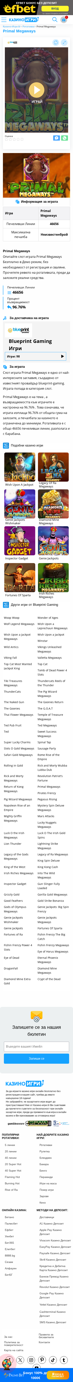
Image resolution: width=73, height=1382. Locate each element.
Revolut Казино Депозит (55, 1287)
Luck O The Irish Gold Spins (51, 835)
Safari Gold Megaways (18, 755)
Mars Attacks (46, 816)
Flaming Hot (12, 1177)
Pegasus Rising (47, 799)
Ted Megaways (47, 725)
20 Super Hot (13, 1164)
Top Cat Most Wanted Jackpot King (18, 666)
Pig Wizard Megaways (18, 799)
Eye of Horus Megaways (53, 951)
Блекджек (46, 1157)
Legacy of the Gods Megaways (16, 856)
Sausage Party (47, 748)
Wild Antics (11, 647)
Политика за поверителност (13, 1344)
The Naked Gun (14, 702)
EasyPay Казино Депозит (55, 1246)
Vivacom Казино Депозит (55, 1240)
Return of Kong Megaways (14, 789)
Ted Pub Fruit (12, 725)
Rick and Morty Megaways (13, 778)
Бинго (43, 1170)
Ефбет (9, 1229)
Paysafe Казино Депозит (55, 1253)
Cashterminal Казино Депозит (53, 1313)
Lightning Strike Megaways (48, 846)
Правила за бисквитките (46, 1336)
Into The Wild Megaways (46, 875)
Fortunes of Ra (13, 934)
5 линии (10, 1145)
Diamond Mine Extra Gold (17, 981)
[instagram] (31, 1360)
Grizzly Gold (11, 894)
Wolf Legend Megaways (19, 624)
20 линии (11, 1151)
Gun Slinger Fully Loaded (49, 886)
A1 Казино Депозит (52, 1223)
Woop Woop (11, 618)
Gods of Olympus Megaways (15, 909)
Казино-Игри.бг (12, 26)
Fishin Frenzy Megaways (53, 945)
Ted (6, 731)
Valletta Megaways (50, 657)
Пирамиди (46, 1177)
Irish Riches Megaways (18, 873)
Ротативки (29, 26)
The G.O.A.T (45, 708)
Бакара (44, 1164)
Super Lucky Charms (17, 742)
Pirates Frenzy (47, 793)
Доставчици (47, 1217)
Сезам (9, 1261)
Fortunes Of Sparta (50, 928)
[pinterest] (42, 1360)
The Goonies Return (50, 702)
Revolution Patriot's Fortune (50, 778)
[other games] (19, 467)
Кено (43, 1202)
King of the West (14, 867)
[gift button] (63, 19)
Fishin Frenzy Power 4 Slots (18, 947)
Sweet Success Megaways (47, 734)
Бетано (9, 1217)
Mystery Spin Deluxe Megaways (51, 808)
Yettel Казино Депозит (53, 1304)
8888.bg (10, 1255)
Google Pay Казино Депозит (52, 1295)
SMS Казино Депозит (53, 1322)
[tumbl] (64, 1360)
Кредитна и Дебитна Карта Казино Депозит (54, 1268)
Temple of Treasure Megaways (50, 717)
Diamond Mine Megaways (47, 970)
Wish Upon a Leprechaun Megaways (53, 626)
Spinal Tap (44, 742)
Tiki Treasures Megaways (13, 683)
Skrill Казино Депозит (53, 1259)
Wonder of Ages (48, 618)
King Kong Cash (48, 867)
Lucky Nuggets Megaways (47, 825)
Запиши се (36, 1058)
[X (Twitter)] (20, 1360)
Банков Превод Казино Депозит (54, 1278)
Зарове (44, 1196)
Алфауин (11, 1268)
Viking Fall (10, 657)
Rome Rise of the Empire (49, 757)
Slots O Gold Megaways (19, 748)
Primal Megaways (49, 786)
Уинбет (9, 1236)
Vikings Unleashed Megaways (50, 649)
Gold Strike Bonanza (51, 901)
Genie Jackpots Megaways (47, 920)
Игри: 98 (13, 356)
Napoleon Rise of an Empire (17, 808)
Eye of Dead (11, 958)
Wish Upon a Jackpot (51, 634)
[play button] (37, 90)
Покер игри (47, 1189)
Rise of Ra (11, 1189)
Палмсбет (11, 1223)
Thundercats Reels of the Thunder (51, 683)
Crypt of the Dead (49, 979)
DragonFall (11, 968)
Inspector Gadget (15, 884)
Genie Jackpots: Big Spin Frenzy (53, 909)
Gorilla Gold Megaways (52, 894)
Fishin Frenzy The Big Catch (51, 937)
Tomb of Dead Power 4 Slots (52, 672)
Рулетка (45, 1151)
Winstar (43, 641)
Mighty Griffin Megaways (13, 818)
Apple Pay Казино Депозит (51, 1232)
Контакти (44, 1342)
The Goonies (12, 708)
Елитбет (10, 1249)
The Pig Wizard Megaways (47, 694)
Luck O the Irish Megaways (14, 835)
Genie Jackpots (13, 928)
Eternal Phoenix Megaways (48, 960)
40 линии (11, 1157)
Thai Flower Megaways (18, 715)
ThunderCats (12, 691)
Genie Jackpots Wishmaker (13, 920)
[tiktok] (53, 1360)
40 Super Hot (13, 1170)
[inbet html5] (36, 7)
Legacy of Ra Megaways (53, 854)
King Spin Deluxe (49, 860)
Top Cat (42, 664)
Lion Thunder (12, 843)
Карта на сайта (13, 1350)
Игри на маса (48, 1183)
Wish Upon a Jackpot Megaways (17, 637)
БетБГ (9, 1274)
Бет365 (9, 1242)
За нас (8, 1336)
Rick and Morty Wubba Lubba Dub (52, 768)
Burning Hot (12, 1183)
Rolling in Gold (13, 765)
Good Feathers (13, 901)
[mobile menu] (9, 20)
